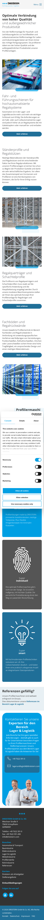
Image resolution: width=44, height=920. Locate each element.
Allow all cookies (22, 491)
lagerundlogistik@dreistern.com (26, 766)
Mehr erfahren (22, 134)
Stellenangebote (9, 877)
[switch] (38, 467)
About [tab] (36, 421)
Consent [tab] (8, 421)
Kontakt (5, 916)
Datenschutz (15, 916)
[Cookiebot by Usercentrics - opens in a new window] (31, 414)
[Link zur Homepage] (10, 4)
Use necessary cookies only (22, 504)
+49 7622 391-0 (18, 759)
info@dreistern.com (10, 837)
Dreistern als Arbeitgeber (13, 874)
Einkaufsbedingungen (12, 883)
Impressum (25, 916)
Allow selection (22, 497)
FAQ (33, 916)
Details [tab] (22, 421)
